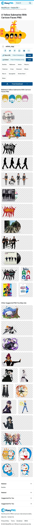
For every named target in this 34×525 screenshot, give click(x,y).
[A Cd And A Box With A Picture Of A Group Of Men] (25, 289)
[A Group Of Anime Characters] (17, 438)
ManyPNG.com (5, 7)
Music (4, 78)
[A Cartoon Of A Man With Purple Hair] (9, 406)
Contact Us (10, 517)
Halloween (12, 64)
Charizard (19, 69)
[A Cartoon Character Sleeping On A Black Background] (10, 469)
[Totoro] (17, 312)
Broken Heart (21, 73)
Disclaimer (19, 521)
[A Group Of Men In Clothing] (17, 132)
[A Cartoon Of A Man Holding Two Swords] (17, 328)
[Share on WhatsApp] (19, 50)
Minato (26, 69)
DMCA (26, 521)
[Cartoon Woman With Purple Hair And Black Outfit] (17, 359)
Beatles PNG (14, 7)
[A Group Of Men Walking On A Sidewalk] (17, 195)
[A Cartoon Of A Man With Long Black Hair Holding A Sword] (9, 375)
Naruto (4, 73)
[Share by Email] (24, 50)
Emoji (11, 69)
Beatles (4, 64)
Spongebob (12, 73)
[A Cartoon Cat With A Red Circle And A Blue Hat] (26, 469)
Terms (13, 521)
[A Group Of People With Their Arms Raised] (17, 211)
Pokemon (5, 69)
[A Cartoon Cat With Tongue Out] (25, 454)
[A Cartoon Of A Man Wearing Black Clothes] (7, 391)
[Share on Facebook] (5, 50)
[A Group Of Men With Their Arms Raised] (17, 258)
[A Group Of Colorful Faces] (27, 274)
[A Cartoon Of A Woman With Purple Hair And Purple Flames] (17, 344)
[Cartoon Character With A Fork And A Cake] (8, 454)
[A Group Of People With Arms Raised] (10, 274)
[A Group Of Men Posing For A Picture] (17, 116)
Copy (29, 55)
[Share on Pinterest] (14, 50)
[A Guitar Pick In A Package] (9, 289)
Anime (20, 64)
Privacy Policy (5, 521)
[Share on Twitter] (10, 50)
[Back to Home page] (7, 3)
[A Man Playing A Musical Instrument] (17, 179)
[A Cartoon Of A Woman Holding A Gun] (24, 391)
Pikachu (26, 64)
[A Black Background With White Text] (17, 148)
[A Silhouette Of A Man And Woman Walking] (17, 163)
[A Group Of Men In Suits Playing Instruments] (17, 242)
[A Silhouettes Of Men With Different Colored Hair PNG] (17, 98)
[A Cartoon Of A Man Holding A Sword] (25, 406)
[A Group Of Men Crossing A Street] (17, 227)
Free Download (17, 84)
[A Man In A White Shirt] (26, 375)
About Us (3, 517)
